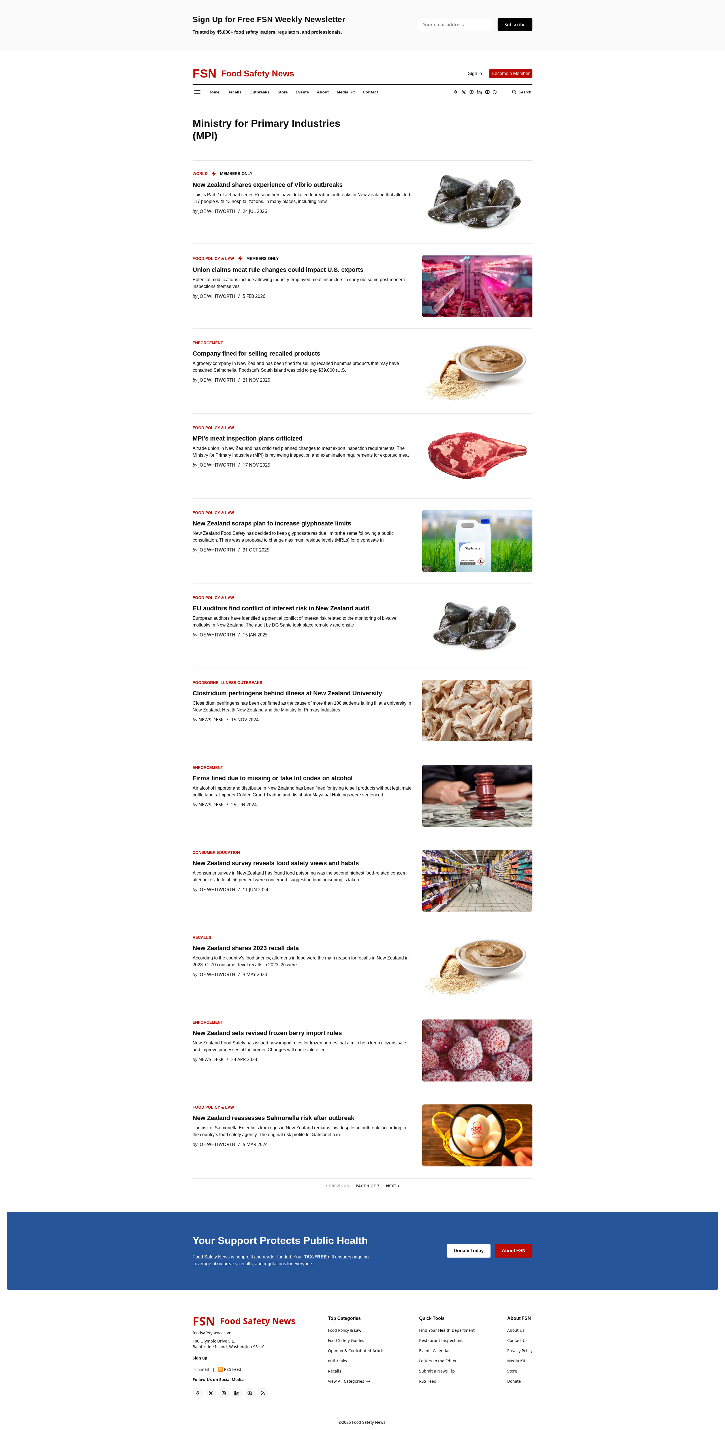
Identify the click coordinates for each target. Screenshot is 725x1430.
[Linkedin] (479, 92)
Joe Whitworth (217, 211)
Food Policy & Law (213, 258)
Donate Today (469, 1250)
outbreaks (337, 1360)
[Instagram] (471, 92)
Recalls (202, 937)
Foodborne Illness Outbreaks (227, 682)
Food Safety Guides (346, 1340)
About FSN (514, 1250)
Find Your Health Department (447, 1330)
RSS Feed (427, 1381)
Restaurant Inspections (441, 1340)
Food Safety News (368, 1422)
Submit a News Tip (437, 1371)
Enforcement (208, 343)
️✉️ (201, 1369)
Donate (514, 1381)
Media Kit (516, 1360)
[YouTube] (487, 92)
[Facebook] (455, 92)
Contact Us (517, 1340)
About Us (515, 1330)
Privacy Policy (519, 1350)
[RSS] (495, 92)
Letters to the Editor (438, 1360)
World (200, 173)
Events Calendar (434, 1350)
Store (512, 1371)
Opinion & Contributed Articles (357, 1350)
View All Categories (346, 1381)
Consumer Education (216, 852)
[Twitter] (463, 92)
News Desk (211, 720)
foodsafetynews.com (212, 1332)
